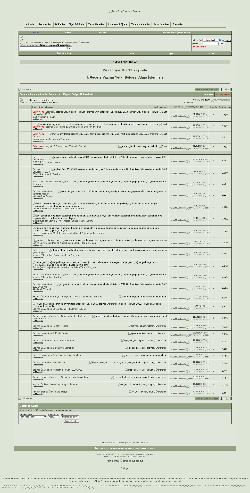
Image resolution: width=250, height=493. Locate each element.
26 (73, 486)
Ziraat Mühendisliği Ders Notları (176, 32)
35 (104, 486)
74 (156, 486)
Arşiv (105, 448)
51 (159, 486)
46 (140, 486)
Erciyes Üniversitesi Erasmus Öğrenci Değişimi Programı (74, 127)
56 (186, 486)
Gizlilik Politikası (117, 448)
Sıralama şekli (26, 414)
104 (44, 488)
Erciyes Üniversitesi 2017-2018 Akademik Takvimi (44, 114)
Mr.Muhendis (34, 102)
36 (107, 486)
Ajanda (172, 54)
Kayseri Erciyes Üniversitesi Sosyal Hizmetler (55, 384)
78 (217, 486)
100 (27, 488)
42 (128, 486)
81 (223, 486)
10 (21, 486)
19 (52, 486)
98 (238, 486)
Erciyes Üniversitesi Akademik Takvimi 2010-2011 (57, 370)
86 (235, 486)
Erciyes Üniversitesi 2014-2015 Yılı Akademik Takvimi (46, 159)
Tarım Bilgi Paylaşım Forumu (36, 42)
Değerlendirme (161, 107)
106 (52, 488)
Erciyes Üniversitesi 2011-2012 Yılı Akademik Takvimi (59, 309)
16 (42, 486)
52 (168, 486)
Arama (212, 54)
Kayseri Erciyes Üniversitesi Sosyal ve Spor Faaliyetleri (60, 377)
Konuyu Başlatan (46, 107)
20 (55, 486)
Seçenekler (208, 94)
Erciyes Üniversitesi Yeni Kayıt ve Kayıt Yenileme (57, 355)
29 (82, 486)
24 (67, 486)
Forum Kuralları (46, 100)
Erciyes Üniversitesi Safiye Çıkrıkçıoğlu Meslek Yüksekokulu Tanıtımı (67, 296)
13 (33, 486)
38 (113, 486)
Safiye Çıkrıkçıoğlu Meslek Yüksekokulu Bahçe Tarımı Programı (64, 267)
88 (241, 486)
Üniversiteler (56, 42)
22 (61, 486)
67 (30, 486)
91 (6, 488)
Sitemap (68, 32)
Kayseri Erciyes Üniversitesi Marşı (50, 391)
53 (171, 486)
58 (195, 486)
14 (36, 486)
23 (64, 486)
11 (24, 486)
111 (72, 488)
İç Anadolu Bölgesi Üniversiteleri (76, 42)
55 (183, 486)
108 (64, 488)
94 (15, 488)
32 (91, 486)
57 (189, 486)
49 (165, 486)
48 (153, 486)
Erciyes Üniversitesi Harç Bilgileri (49, 362)
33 (94, 486)
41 (125, 486)
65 (177, 486)
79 (220, 486)
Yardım (131, 54)
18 (48, 486)
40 (119, 486)
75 (214, 486)
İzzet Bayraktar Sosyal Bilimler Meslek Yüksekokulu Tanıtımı (63, 221)
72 (100, 486)
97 (24, 488)
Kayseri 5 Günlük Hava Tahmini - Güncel (66, 146)
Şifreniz (195, 44)
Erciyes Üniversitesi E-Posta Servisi (51, 333)
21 (58, 486)
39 (116, 486)
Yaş (62, 414)
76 (211, 486)
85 (232, 486)
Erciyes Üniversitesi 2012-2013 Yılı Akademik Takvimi (42, 287)
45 (134, 486)
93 (12, 488)
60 (192, 486)
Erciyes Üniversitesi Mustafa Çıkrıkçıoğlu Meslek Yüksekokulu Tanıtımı (68, 233)
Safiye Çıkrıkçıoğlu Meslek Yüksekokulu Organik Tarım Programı (65, 243)
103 (39, 488)
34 (97, 486)
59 (198, 486)
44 (137, 486)
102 (35, 488)
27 (76, 486)
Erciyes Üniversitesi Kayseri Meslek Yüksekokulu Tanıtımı (47, 275)
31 (88, 486)
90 (3, 488)
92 (9, 488)
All (228, 89)
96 (21, 488)
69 (205, 486)
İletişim (98, 448)
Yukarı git (150, 448)
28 (79, 486)
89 (244, 486)
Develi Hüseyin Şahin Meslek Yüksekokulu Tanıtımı (58, 208)
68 (208, 486)
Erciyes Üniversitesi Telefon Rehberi (50, 326)
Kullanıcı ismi (197, 40)
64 (180, 486)
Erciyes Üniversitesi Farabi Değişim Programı (51, 137)
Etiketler (102, 32)
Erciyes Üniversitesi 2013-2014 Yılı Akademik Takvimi (46, 172)
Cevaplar (213, 107)
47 (143, 486)
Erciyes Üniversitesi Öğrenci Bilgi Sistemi (53, 340)
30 (85, 486)
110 (56, 488)
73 (162, 486)
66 (202, 486)
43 (131, 486)
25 (70, 486)
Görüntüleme (225, 107)
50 (149, 486)
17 (45, 486)
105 (48, 488)
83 (226, 486)
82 (229, 486)
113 (80, 488)
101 (31, 488)
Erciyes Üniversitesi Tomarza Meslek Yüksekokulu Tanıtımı (43, 194)
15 (39, 486)
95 (18, 488)
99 (122, 486)
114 (83, 488)
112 (76, 488)
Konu (34, 107)
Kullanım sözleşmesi (135, 448)
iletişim (129, 481)
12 (27, 486)
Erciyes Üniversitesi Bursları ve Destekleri (53, 348)
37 (110, 486)
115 (87, 488)
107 (60, 488)
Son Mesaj (178, 107)
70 (146, 486)
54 (174, 486)
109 (68, 488)
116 (91, 488)
